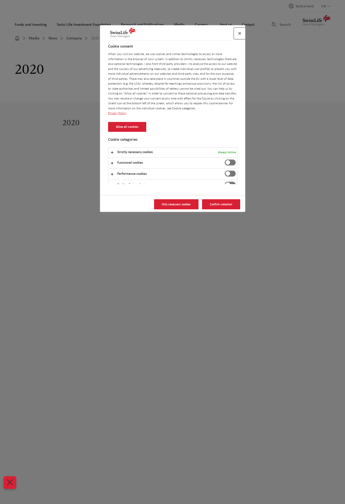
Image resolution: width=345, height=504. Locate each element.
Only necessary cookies (176, 204)
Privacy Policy (117, 113)
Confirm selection (221, 204)
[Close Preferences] (10, 482)
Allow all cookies (127, 127)
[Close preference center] (239, 33)
